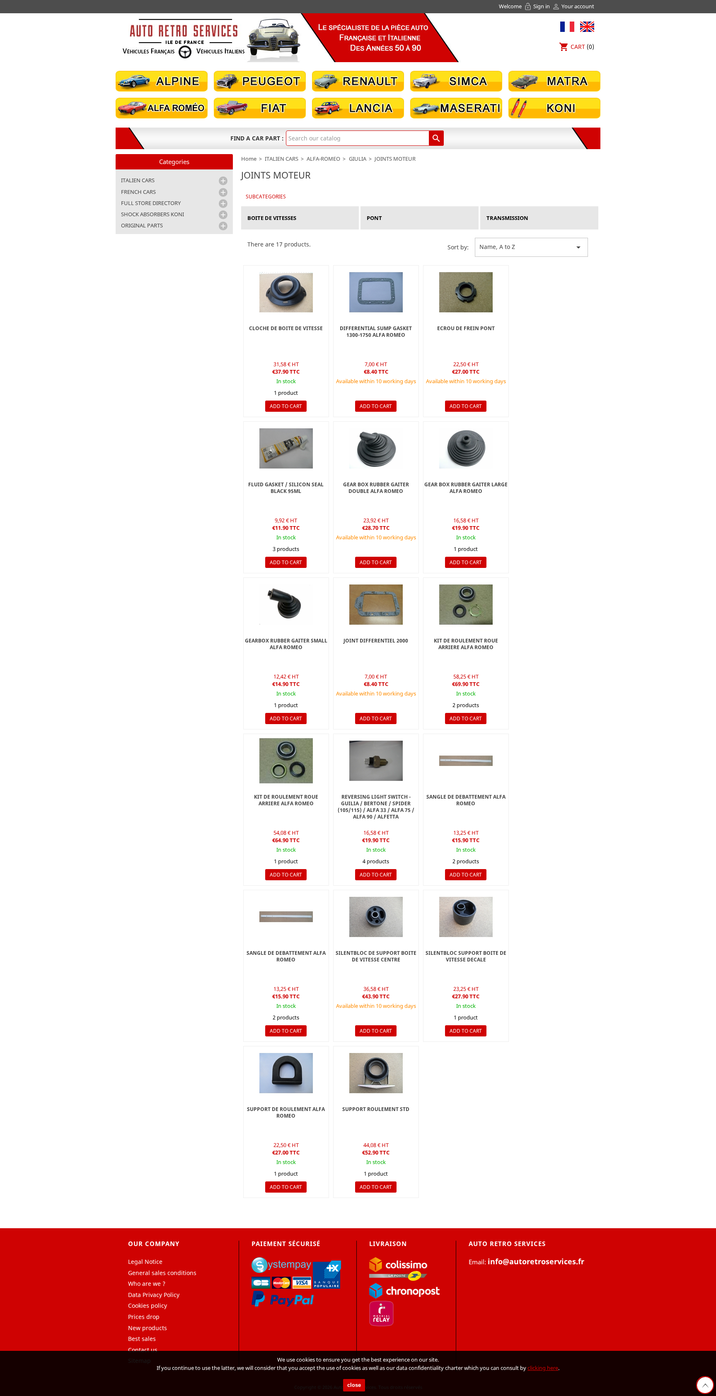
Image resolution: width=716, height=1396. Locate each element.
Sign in (537, 6)
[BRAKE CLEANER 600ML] (286, 448)
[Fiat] (260, 107)
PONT (374, 218)
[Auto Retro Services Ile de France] (183, 38)
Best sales (142, 1339)
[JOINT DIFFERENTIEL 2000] (376, 292)
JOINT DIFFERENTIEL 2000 (375, 640)
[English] (585, 26)
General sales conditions (162, 1273)
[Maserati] (456, 107)
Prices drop (144, 1317)
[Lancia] (358, 107)
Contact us (142, 1350)
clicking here (542, 1368)
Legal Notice (145, 1262)
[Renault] (358, 81)
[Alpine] (162, 81)
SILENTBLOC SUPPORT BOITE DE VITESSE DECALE (466, 956)
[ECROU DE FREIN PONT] (465, 292)
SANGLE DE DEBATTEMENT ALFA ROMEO (466, 800)
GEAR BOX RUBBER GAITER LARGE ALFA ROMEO (466, 488)
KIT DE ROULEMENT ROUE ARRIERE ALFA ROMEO (466, 644)
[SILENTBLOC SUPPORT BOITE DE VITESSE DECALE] (465, 917)
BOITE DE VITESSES (271, 218)
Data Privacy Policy (153, 1295)
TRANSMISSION (507, 218)
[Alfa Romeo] (162, 107)
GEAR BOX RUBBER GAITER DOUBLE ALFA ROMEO (376, 488)
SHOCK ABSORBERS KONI (152, 214)
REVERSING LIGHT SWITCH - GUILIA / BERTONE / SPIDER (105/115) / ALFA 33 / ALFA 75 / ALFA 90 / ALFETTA (376, 806)
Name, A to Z (531, 247)
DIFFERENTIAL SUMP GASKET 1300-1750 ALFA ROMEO (376, 331)
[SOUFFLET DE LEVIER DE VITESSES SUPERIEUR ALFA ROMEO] (376, 448)
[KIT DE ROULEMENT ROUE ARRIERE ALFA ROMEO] (465, 604)
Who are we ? (146, 1283)
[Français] (567, 26)
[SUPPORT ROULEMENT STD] (376, 1073)
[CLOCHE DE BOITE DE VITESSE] (286, 292)
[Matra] (554, 81)
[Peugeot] (260, 81)
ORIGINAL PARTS (142, 225)
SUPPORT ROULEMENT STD (375, 1109)
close (354, 1385)
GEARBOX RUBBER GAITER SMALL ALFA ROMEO (286, 644)
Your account (573, 6)
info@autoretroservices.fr (536, 1261)
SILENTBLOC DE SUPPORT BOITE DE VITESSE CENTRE (376, 956)
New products (147, 1328)
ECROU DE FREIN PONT (466, 328)
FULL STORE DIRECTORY (151, 203)
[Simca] (456, 81)
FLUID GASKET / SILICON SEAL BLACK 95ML (286, 488)
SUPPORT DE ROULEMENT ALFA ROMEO (286, 1112)
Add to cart (286, 406)
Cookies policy (147, 1305)
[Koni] (554, 107)
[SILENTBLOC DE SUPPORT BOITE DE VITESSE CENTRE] (376, 917)
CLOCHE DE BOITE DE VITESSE (286, 328)
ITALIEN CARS (138, 180)
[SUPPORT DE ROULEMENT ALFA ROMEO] (286, 1073)
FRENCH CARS (138, 192)
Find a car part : (257, 138)
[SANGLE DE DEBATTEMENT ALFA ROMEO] (465, 760)
